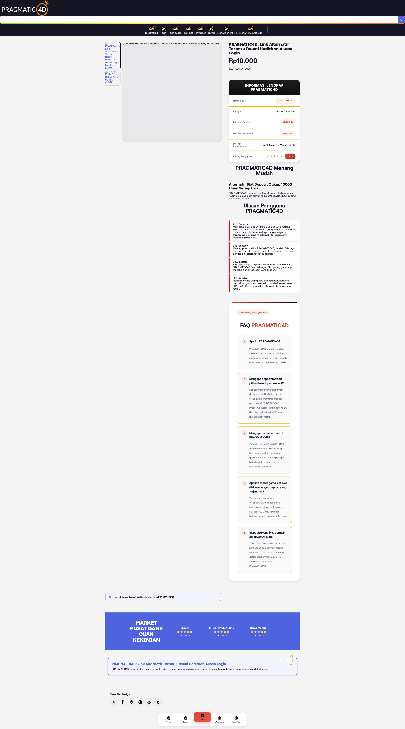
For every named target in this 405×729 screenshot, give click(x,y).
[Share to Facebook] (122, 702)
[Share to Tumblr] (158, 702)
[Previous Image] (125, 92)
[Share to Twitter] (114, 702)
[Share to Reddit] (149, 702)
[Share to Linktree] (131, 702)
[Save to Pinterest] (140, 702)
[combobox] (199, 19)
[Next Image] (218, 92)
